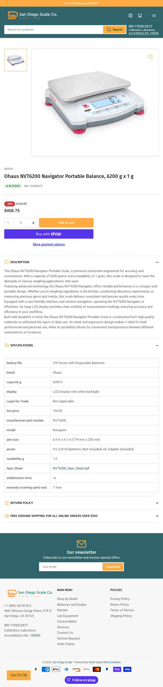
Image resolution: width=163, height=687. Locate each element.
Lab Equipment (67, 616)
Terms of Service (122, 610)
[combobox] (65, 29)
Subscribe (113, 567)
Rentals (62, 610)
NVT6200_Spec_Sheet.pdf (71, 468)
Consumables (67, 621)
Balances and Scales (71, 605)
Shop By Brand (67, 599)
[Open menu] (154, 15)
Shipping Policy (121, 616)
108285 (35, 635)
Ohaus (8, 168)
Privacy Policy (120, 599)
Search (117, 30)
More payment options (49, 244)
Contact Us (65, 633)
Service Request (68, 638)
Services (63, 627)
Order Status (66, 644)
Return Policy (119, 605)
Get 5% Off (19, 675)
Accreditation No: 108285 (144, 33)
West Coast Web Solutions (105, 662)
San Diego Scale (62, 662)
